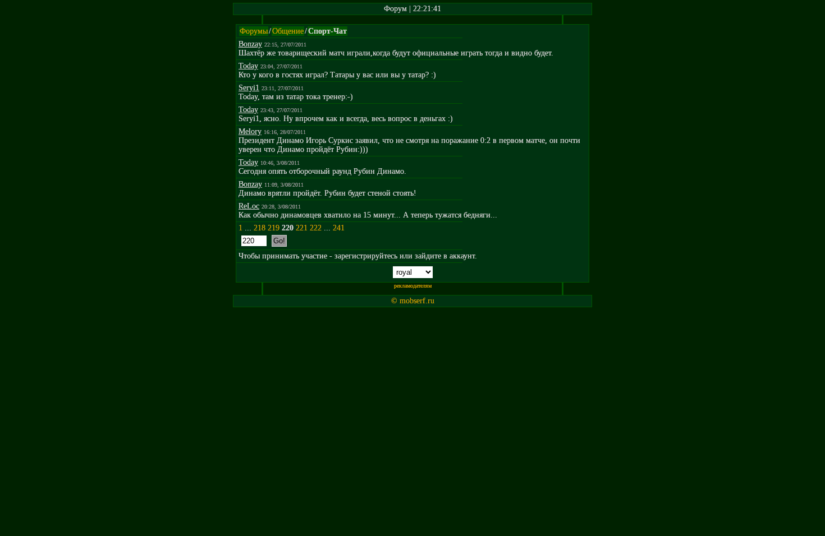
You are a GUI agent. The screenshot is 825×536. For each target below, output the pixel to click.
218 (259, 228)
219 (273, 228)
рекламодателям (413, 286)
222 (316, 228)
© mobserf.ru (412, 301)
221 (302, 228)
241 (339, 228)
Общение (288, 31)
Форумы (254, 31)
